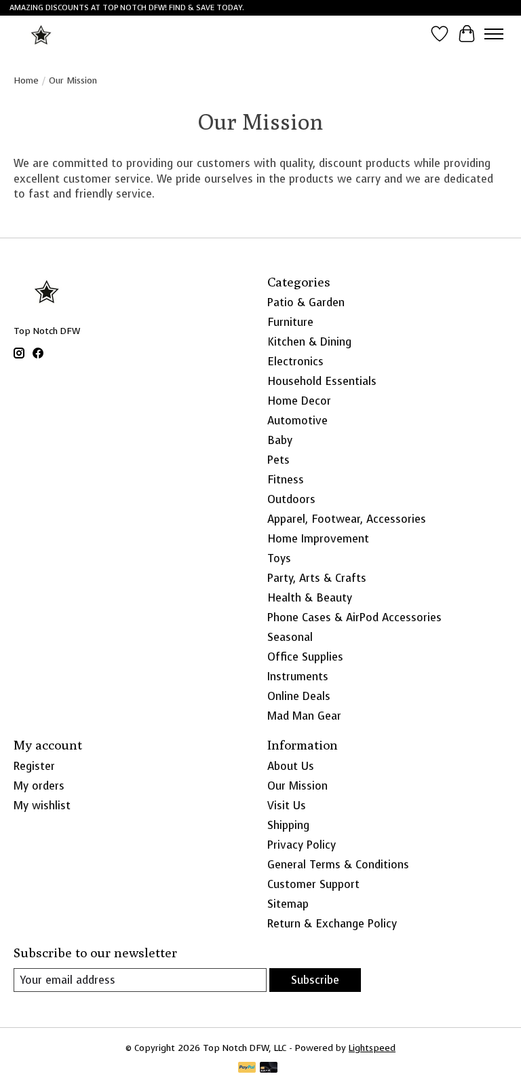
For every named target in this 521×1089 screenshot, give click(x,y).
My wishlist (42, 805)
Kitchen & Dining (309, 342)
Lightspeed (372, 1047)
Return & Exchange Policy (332, 924)
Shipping (288, 825)
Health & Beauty (309, 598)
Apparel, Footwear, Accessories (346, 519)
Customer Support (313, 884)
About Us (290, 766)
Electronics (295, 361)
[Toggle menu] (493, 34)
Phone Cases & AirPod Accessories (354, 617)
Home (26, 80)
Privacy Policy (301, 845)
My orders (39, 786)
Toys (279, 558)
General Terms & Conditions (338, 864)
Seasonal (290, 637)
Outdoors (291, 499)
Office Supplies (305, 657)
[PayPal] (247, 1068)
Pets (278, 460)
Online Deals (298, 696)
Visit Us (286, 805)
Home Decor (299, 401)
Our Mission (297, 786)
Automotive (297, 420)
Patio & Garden (306, 302)
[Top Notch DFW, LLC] (42, 34)
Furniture (290, 322)
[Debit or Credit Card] (268, 1068)
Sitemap (288, 904)
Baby (279, 440)
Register (34, 766)
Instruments (297, 676)
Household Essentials (322, 381)
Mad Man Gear (304, 716)
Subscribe (315, 980)
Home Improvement (318, 539)
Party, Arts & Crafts (316, 578)
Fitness (285, 480)
